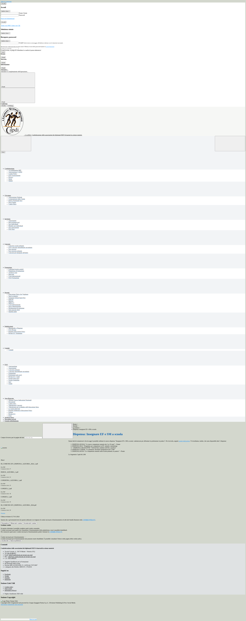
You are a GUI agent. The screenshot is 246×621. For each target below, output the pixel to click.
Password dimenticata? (8, 18)
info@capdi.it (20, 555)
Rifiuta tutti (16, 523)
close (3, 152)
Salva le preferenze (15, 540)
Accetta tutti (30, 523)
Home (75, 424)
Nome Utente (23, 13)
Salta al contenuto (6, 1)
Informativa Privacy (11, 590)
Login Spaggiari (50, 46)
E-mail (21, 43)
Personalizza (5, 523)
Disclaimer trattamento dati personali (12, 604)
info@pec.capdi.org (22, 557)
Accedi (3, 3)
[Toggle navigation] (16, 143)
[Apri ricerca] (230, 143)
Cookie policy (9, 587)
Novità (75, 426)
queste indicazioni (184, 441)
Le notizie (76, 427)
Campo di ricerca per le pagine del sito (12, 437)
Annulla (4, 105)
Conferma (10, 105)
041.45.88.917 (11, 553)
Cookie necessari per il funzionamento (12, 537)
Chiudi (3, 57)
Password (22, 15)
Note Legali (8, 589)
